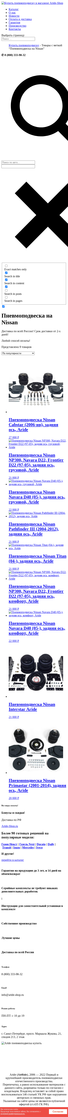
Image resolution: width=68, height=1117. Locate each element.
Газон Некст (9, 844)
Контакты (15, 29)
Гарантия (14, 22)
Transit (6, 847)
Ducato (41, 844)
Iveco (39, 847)
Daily (51, 844)
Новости (14, 15)
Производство (17, 25)
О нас (12, 12)
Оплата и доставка (20, 19)
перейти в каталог (12, 859)
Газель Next (26, 844)
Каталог (14, 9)
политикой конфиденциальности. (13, 1114)
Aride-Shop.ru (9, 826)
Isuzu (16, 847)
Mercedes (28, 847)
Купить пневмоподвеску (24, 45)
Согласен (58, 1111)
